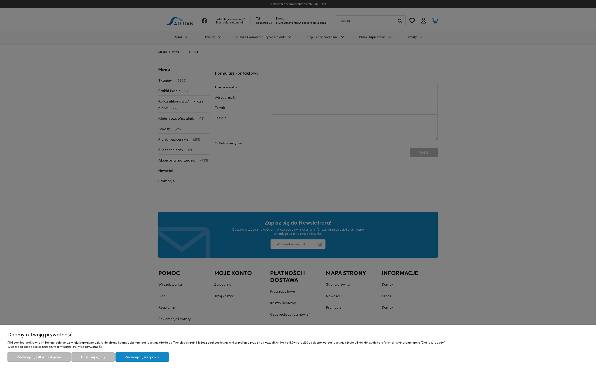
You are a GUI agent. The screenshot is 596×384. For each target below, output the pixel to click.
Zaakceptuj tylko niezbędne (39, 357)
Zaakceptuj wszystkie (142, 357)
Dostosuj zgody (93, 357)
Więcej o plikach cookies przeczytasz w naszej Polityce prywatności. (55, 346)
